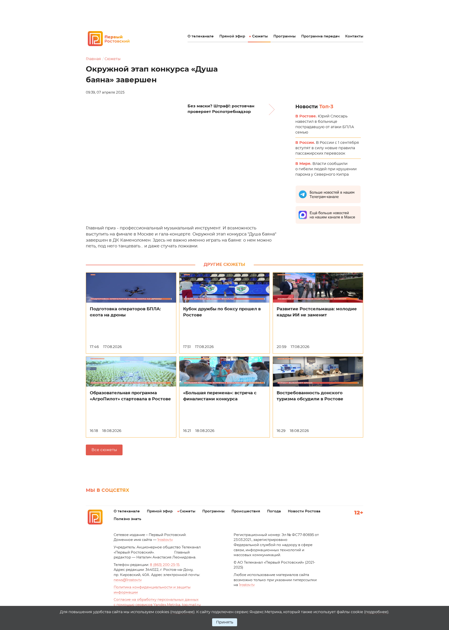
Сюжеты (260, 36)
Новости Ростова (304, 511)
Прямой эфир (232, 36)
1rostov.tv (165, 540)
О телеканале (201, 36)
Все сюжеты (104, 450)
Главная (93, 59)
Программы (284, 36)
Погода (274, 511)
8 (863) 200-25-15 (164, 565)
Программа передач (320, 36)
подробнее (182, 612)
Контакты (354, 36)
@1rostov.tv (128, 580)
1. (247, 585)
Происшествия (246, 511)
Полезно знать (127, 519)
